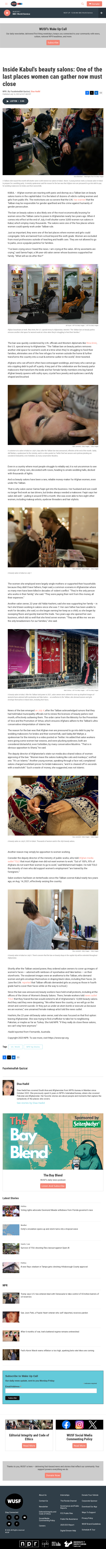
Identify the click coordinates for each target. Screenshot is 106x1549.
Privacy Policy (87, 1518)
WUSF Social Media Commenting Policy (80, 1437)
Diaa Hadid (35, 91)
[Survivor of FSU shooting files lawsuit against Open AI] (11, 1248)
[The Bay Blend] (53, 1141)
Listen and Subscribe (53, 1185)
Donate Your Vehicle (90, 1495)
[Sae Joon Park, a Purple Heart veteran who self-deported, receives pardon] (11, 1317)
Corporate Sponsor (89, 1501)
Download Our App (89, 1507)
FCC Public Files (66, 1513)
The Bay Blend (52, 1175)
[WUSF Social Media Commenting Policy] (79, 1425)
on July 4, (40, 710)
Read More (29, 1445)
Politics (23, 1206)
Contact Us (43, 1501)
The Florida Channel (68, 1501)
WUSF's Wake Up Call (53, 29)
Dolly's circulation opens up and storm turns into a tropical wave (49, 1229)
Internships (64, 1495)
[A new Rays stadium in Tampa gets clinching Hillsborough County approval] (11, 1267)
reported (26, 982)
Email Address (13, 1386)
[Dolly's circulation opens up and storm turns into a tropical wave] (11, 1229)
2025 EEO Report (67, 1525)
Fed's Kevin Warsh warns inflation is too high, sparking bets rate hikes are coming (57, 1350)
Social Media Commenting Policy (47, 1520)
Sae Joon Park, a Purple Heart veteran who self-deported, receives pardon (54, 1313)
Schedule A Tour (88, 1530)
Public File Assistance (69, 1519)
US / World (15, 1047)
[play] (7, 12)
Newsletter (43, 1507)
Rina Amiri (91, 343)
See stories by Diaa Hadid (31, 1102)
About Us (43, 1495)
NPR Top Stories (33, 1047)
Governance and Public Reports (69, 1507)
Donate (96, 4)
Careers (42, 1526)
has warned (80, 199)
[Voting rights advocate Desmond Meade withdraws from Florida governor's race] (11, 1210)
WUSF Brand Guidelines (91, 1524)
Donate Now (53, 1475)
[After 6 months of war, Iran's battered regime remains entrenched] (11, 1335)
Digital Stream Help (68, 1531)
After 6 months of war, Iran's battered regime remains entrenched (50, 1331)
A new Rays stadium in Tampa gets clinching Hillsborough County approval (54, 1267)
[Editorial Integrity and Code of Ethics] (29, 1425)
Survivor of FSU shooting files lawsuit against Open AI (45, 1248)
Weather (24, 1225)
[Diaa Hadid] (8, 1087)
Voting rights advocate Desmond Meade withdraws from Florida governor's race (57, 1210)
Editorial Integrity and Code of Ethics (29, 1437)
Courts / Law (25, 1244)
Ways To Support (89, 1512)
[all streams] (102, 13)
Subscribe (53, 42)
